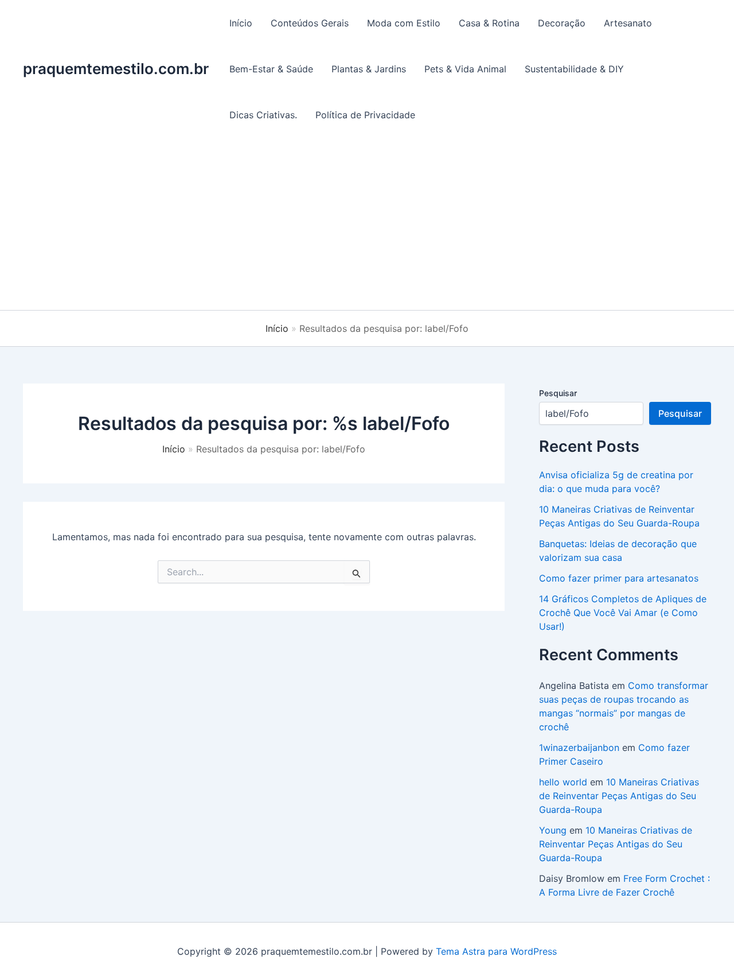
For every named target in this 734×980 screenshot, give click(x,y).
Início (240, 23)
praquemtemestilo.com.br (116, 69)
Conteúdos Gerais (310, 23)
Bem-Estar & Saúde (271, 69)
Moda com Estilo (403, 23)
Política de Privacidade (365, 115)
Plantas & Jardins (368, 69)
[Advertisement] (367, 224)
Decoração (561, 23)
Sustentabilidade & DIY (574, 69)
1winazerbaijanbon (579, 747)
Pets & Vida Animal (465, 69)
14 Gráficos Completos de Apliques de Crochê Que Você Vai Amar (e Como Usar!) (622, 612)
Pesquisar (558, 393)
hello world (563, 782)
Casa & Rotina (489, 23)
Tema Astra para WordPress (496, 951)
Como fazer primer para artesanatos (618, 578)
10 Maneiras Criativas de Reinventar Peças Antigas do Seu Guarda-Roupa (619, 795)
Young (553, 830)
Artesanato (628, 23)
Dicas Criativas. (263, 115)
